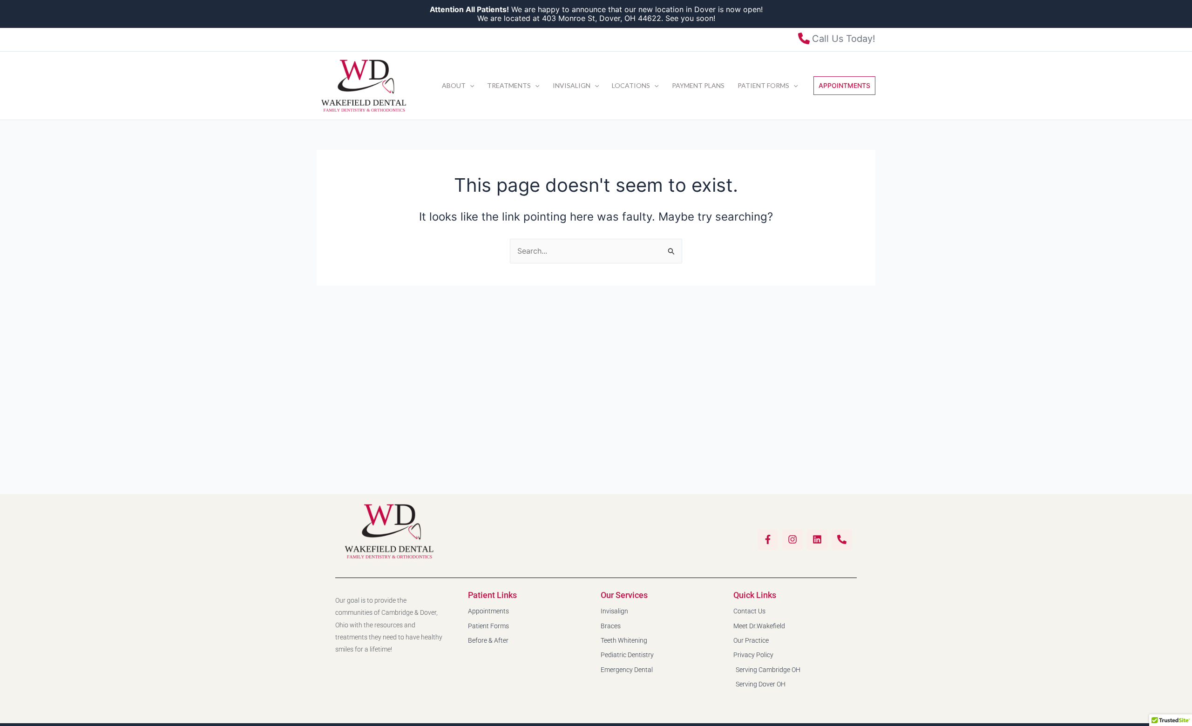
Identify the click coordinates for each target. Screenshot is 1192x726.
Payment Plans (698, 85)
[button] (470, 85)
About (454, 85)
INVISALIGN (571, 85)
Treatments (509, 85)
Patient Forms (763, 85)
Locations (631, 85)
